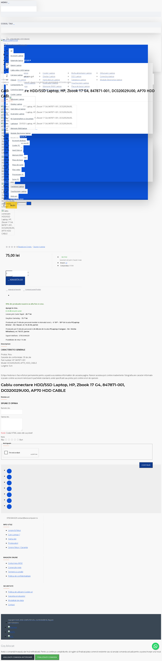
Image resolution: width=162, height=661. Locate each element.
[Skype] (9, 500)
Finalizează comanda (47, 657)
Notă (3, 437)
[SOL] (11, 636)
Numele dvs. (5, 408)
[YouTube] (9, 494)
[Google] (9, 506)
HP (66, 263)
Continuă (146, 465)
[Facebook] (9, 471)
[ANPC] (11, 631)
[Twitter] (9, 477)
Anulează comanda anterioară (17, 657)
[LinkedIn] (9, 488)
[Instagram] (9, 483)
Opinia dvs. (5, 417)
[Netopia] (12, 627)
